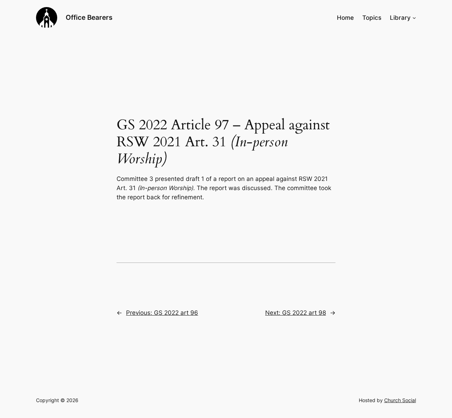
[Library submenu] (414, 17)
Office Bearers (89, 17)
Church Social (400, 400)
